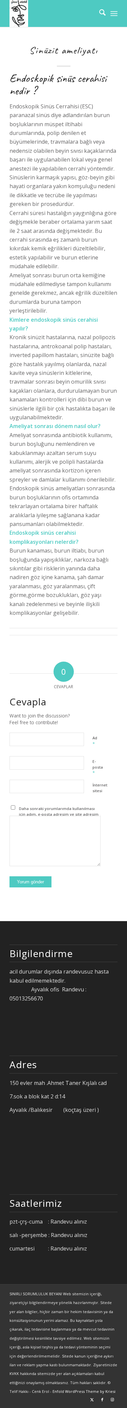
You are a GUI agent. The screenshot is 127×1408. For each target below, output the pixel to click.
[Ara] (99, 13)
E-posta (97, 767)
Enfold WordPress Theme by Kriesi (83, 1391)
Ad (94, 741)
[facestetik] (52, 13)
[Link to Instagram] (112, 1400)
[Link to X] (92, 1400)
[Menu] (114, 13)
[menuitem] (99, 13)
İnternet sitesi (99, 787)
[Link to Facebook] (102, 1400)
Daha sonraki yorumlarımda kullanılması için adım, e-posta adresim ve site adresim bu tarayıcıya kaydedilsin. (59, 814)
